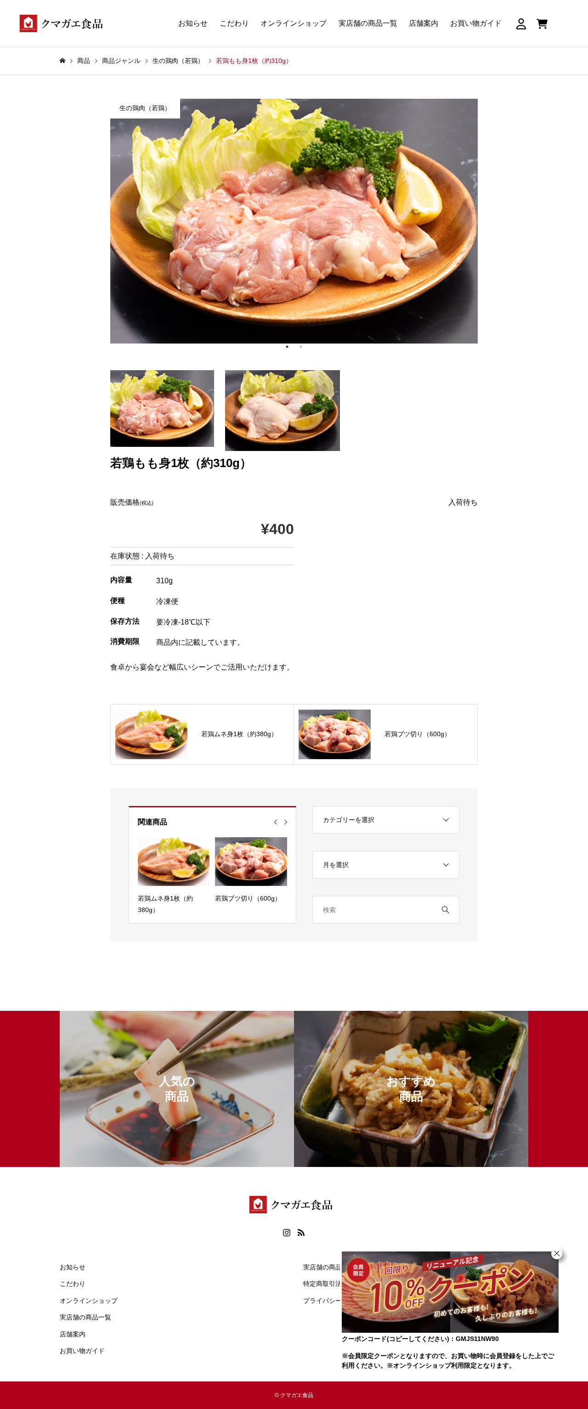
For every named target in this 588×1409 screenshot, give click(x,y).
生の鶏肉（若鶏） (145, 108)
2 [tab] (300, 346)
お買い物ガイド (476, 23)
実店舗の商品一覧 (368, 23)
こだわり (234, 23)
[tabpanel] (294, 221)
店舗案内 (423, 23)
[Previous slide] (276, 822)
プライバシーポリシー (335, 1300)
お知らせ (193, 23)
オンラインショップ (293, 23)
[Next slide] (286, 822)
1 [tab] (287, 346)
